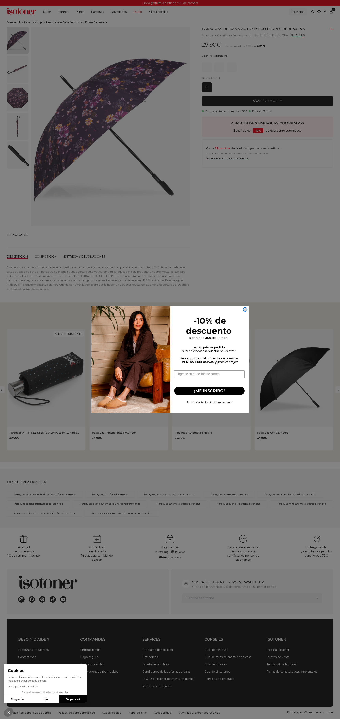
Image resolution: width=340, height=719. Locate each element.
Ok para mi (73, 699)
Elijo (45, 699)
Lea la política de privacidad (23, 686)
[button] (8, 712)
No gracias (17, 699)
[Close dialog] (245, 309)
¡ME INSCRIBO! (209, 390)
